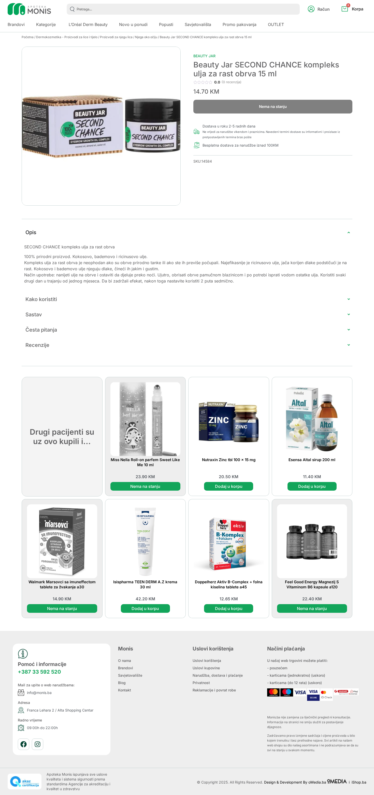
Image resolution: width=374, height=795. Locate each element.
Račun (324, 9)
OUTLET (276, 24)
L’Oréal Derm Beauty (88, 24)
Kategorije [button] (46, 24)
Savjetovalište (130, 675)
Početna (28, 37)
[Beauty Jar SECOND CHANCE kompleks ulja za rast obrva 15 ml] (101, 126)
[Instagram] (37, 744)
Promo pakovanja (239, 24)
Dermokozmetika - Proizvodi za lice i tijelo (66, 37)
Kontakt (124, 690)
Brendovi (125, 668)
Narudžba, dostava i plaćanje (218, 675)
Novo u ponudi (133, 24)
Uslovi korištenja (207, 660)
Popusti (166, 24)
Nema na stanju (145, 486)
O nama (124, 660)
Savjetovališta (198, 24)
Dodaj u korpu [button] (228, 486)
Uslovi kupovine (206, 668)
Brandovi (16, 24)
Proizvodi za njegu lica (116, 37)
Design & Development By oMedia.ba (295, 782)
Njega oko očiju (146, 37)
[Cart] (358, 17)
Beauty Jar (204, 56)
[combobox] (183, 9)
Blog (122, 682)
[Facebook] (23, 744)
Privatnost (201, 682)
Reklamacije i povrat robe (214, 690)
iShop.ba (359, 782)
